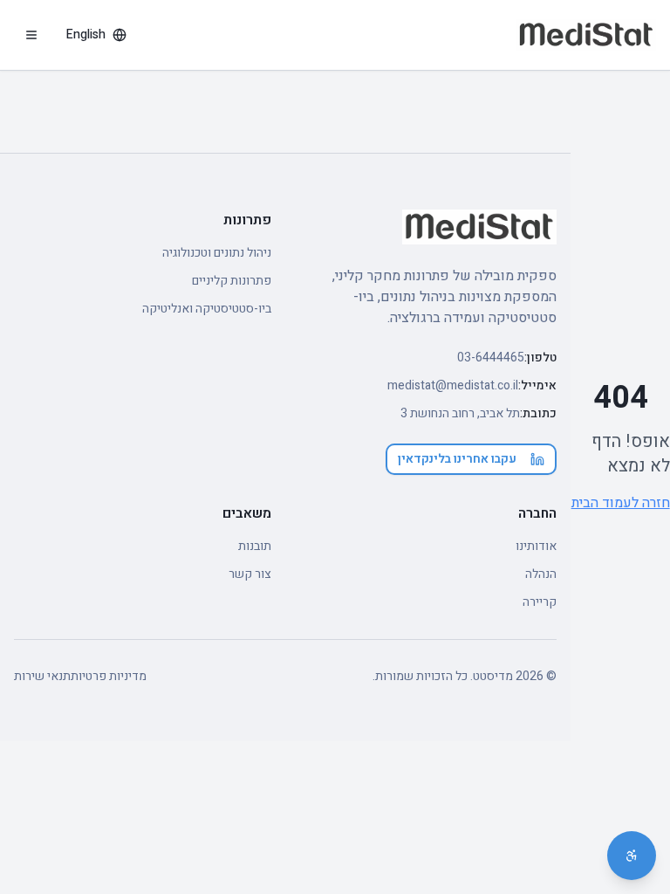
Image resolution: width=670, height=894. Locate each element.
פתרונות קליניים (231, 281)
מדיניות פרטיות (109, 676)
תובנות (254, 546)
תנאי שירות (42, 676)
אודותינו (536, 546)
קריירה (540, 602)
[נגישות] (631, 855)
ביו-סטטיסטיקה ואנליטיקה (206, 309)
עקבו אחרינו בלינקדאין (457, 459)
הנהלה (541, 574)
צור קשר (250, 574)
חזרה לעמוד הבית (620, 502)
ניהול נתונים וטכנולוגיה (216, 253)
